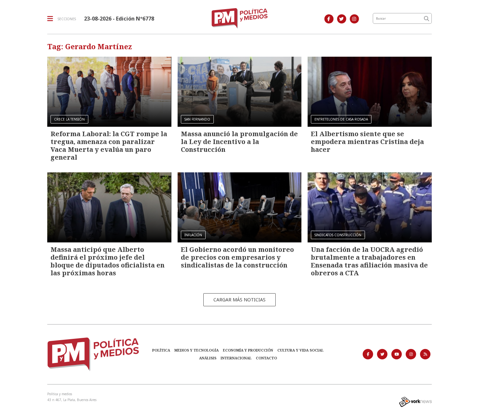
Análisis (207, 357)
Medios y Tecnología (196, 350)
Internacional (236, 357)
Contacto (266, 357)
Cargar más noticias (239, 299)
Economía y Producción (248, 350)
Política (161, 350)
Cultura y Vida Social (300, 350)
